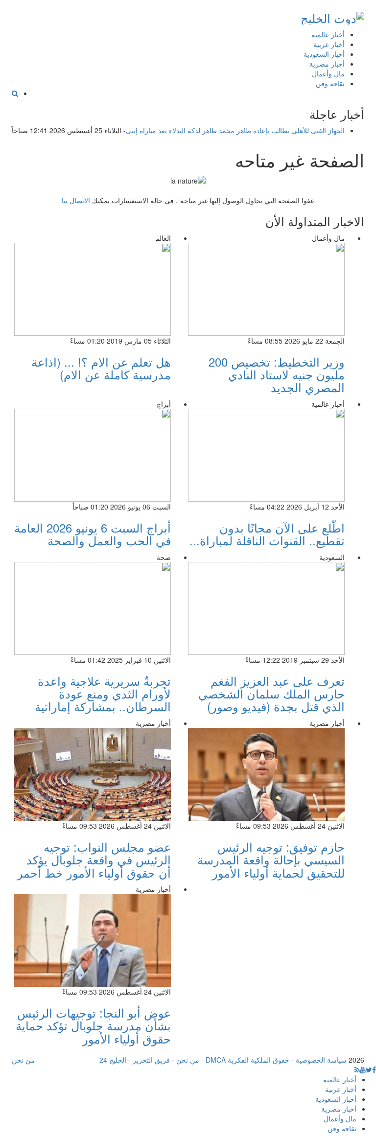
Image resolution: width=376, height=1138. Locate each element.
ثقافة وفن (330, 83)
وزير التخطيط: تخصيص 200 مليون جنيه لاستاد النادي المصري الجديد (277, 374)
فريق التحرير (151, 1060)
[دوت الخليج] (332, 15)
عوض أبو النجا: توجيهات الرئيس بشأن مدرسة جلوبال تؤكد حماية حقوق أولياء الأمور (93, 1025)
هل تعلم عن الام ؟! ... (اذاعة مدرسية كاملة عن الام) (101, 368)
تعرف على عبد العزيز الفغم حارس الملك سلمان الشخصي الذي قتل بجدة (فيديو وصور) (271, 693)
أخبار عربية (329, 44)
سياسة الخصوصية (321, 1060)
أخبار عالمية (328, 34)
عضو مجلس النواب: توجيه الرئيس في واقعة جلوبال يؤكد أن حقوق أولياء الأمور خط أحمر (94, 859)
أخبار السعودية (324, 54)
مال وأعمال (328, 73)
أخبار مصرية (327, 64)
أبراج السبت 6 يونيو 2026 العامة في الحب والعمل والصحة (92, 534)
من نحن (187, 1060)
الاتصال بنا (76, 200)
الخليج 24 (112, 1060)
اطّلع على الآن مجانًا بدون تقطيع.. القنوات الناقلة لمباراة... (267, 534)
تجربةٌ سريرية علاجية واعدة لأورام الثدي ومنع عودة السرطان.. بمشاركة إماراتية (103, 693)
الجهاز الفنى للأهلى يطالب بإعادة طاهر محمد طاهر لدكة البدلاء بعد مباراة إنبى (235, 130)
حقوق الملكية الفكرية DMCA (247, 1060)
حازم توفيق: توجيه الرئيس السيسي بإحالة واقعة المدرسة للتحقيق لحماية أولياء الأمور (271, 859)
